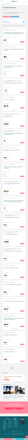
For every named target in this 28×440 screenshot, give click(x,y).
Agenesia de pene (7, 22)
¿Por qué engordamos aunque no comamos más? (19, 397)
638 (5, 326)
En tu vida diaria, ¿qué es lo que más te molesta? (14, 301)
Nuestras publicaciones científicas (4, 428)
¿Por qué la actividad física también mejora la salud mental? (8, 397)
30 (5, 277)
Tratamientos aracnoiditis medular (11, 267)
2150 (5, 107)
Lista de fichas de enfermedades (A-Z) (16, 425)
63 (8, 243)
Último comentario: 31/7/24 (7, 239)
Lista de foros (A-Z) (16, 423)
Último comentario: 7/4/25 (7, 188)
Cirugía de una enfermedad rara (10, 334)
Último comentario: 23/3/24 (7, 306)
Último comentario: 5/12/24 (7, 205)
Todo (5, 25)
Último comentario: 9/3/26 (7, 103)
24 (5, 142)
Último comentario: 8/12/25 (7, 138)
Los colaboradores (5, 425)
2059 (5, 243)
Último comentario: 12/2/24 (7, 356)
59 (5, 226)
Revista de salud (15, 419)
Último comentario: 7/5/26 (7, 54)
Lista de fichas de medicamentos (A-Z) (16, 427)
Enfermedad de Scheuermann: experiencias (13, 82)
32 (5, 159)
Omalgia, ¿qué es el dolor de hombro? (12, 183)
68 (8, 107)
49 (5, 260)
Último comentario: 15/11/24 (7, 222)
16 (5, 75)
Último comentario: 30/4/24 (7, 289)
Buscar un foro (15, 420)
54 (5, 176)
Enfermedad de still (8, 116)
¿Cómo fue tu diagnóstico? (9, 99)
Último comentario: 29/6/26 (7, 37)
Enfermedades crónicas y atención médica (13, 250)
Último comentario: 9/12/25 (7, 121)
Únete (14, 408)
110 (5, 58)
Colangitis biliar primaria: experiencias (12, 150)
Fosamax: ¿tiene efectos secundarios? (11, 217)
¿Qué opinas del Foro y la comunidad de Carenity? (12, 377)
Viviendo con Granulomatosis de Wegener (12, 284)
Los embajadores (5, 423)
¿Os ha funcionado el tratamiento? (11, 234)
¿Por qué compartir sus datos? (4, 421)
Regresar (4, 5)
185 (5, 193)
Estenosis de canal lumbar (9, 351)
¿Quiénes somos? (5, 419)
